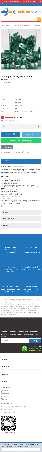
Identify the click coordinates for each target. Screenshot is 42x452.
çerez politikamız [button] (28, 446)
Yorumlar (5, 212)
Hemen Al (30, 134)
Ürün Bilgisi (6, 161)
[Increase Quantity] (38, 126)
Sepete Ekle (9, 134)
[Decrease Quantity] (3, 126)
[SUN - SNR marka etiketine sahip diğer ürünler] (6, 91)
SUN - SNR (18, 103)
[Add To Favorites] (38, 32)
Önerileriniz (6, 225)
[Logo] (15, 12)
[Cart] (40, 12)
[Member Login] (36, 12)
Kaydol (34, 341)
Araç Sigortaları (19, 100)
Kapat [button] (21, 449)
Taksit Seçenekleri (8, 219)
